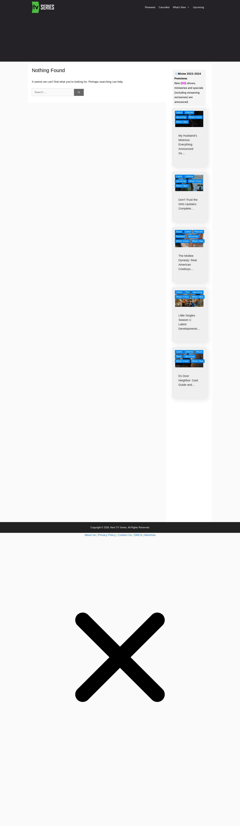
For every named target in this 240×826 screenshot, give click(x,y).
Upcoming (198, 7)
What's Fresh (195, 117)
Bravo (179, 231)
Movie (199, 352)
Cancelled (164, 7)
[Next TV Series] (43, 7)
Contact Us (125, 535)
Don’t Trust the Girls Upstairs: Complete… (188, 204)
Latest (179, 112)
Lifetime (189, 112)
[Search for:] (53, 92)
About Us (90, 535)
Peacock (198, 231)
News (178, 356)
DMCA (138, 535)
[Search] (79, 92)
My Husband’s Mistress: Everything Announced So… (187, 144)
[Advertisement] (120, 39)
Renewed (150, 7)
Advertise (150, 535)
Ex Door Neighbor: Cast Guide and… (188, 380)
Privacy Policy (107, 535)
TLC (187, 292)
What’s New (179, 7)
